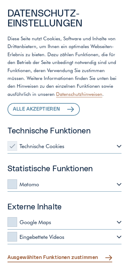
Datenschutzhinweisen (79, 93)
